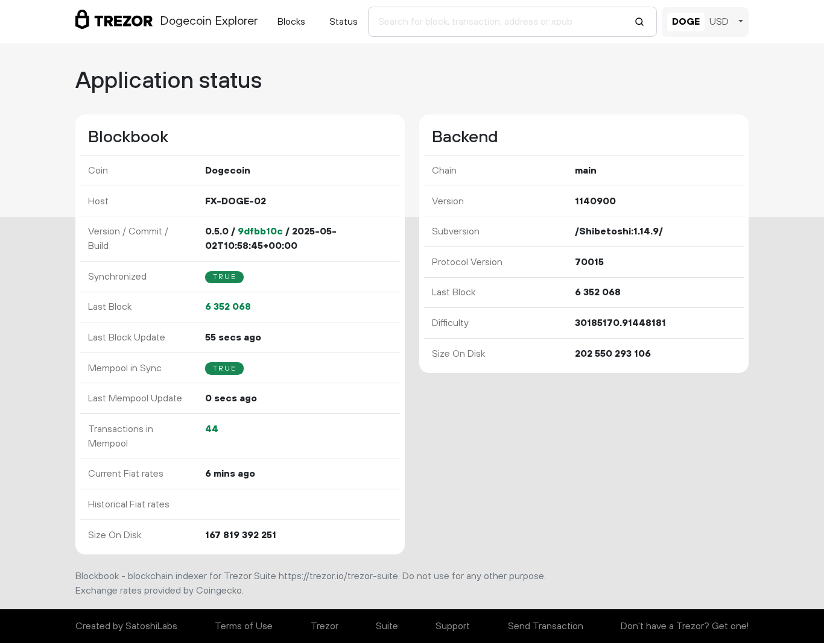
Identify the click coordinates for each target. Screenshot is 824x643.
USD (719, 22)
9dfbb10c (260, 231)
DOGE (686, 22)
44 (211, 429)
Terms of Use (244, 626)
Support (453, 626)
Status (343, 22)
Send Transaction (545, 626)
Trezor (324, 626)
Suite (387, 626)
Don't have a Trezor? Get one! (685, 626)
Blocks (291, 22)
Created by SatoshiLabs (126, 626)
